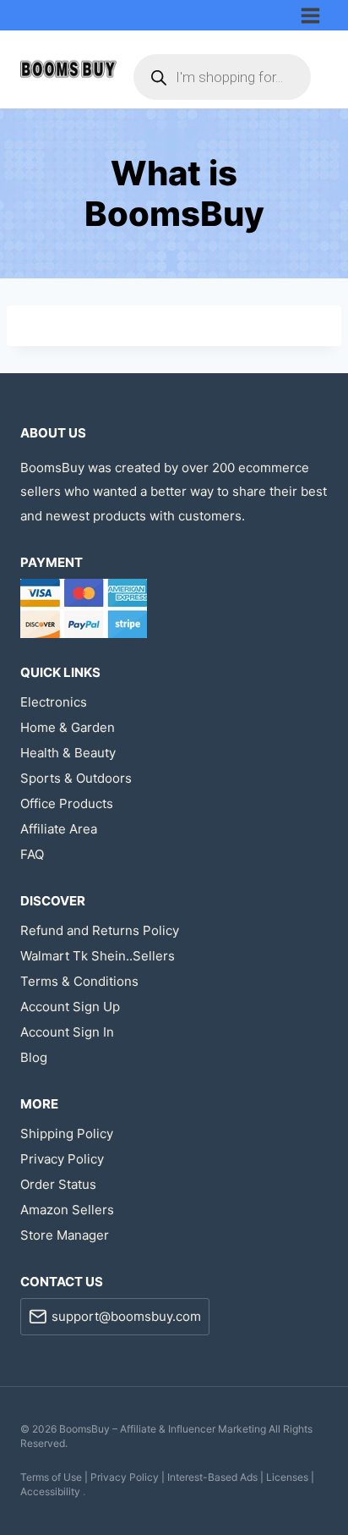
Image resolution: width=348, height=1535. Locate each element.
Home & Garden (67, 727)
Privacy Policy (62, 1159)
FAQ (32, 854)
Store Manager (64, 1235)
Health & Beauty (68, 753)
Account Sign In (67, 1032)
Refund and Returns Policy (99, 930)
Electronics (53, 702)
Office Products (66, 803)
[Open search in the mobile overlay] (222, 77)
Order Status (58, 1184)
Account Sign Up (70, 1007)
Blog (33, 1057)
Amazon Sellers (67, 1210)
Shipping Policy (66, 1133)
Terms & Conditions (79, 981)
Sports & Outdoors (76, 778)
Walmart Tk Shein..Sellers (97, 956)
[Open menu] (314, 15)
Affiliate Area (58, 829)
